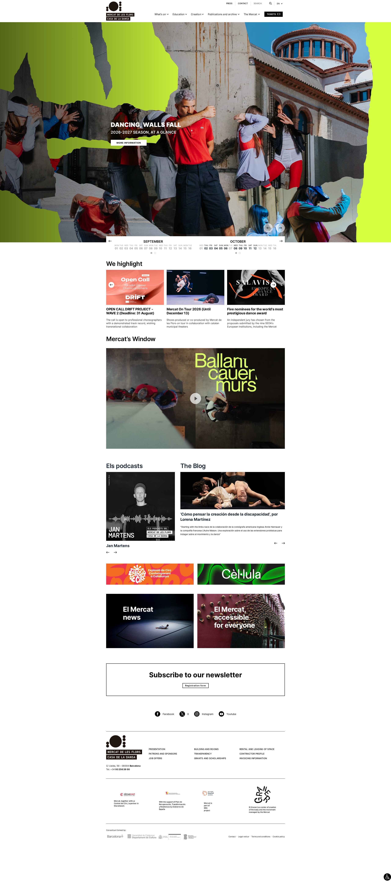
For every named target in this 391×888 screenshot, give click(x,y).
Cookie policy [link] (279, 836)
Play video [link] (195, 398)
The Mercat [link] (250, 14)
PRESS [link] (229, 3)
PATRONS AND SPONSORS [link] (163, 753)
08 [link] (235, 248)
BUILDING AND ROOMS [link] (206, 749)
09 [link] (240, 248)
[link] (387, 877)
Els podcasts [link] (124, 466)
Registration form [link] (195, 685)
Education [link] (179, 14)
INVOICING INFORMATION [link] (253, 758)
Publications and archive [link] (222, 14)
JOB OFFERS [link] (155, 758)
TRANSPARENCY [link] (203, 753)
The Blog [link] (193, 466)
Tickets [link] (271, 14)
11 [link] (250, 248)
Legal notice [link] (243, 836)
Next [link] (280, 227)
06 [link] (226, 248)
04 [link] (216, 248)
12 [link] (255, 248)
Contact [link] (232, 836)
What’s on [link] (160, 14)
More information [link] (129, 142)
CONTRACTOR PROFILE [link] (252, 753)
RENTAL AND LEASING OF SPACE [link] (256, 749)
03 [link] (211, 248)
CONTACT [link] (243, 3)
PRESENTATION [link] (157, 749)
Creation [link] (196, 14)
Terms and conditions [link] (260, 836)
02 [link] (206, 248)
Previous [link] (268, 227)
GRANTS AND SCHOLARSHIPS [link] (210, 758)
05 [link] (221, 248)
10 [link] (245, 248)
